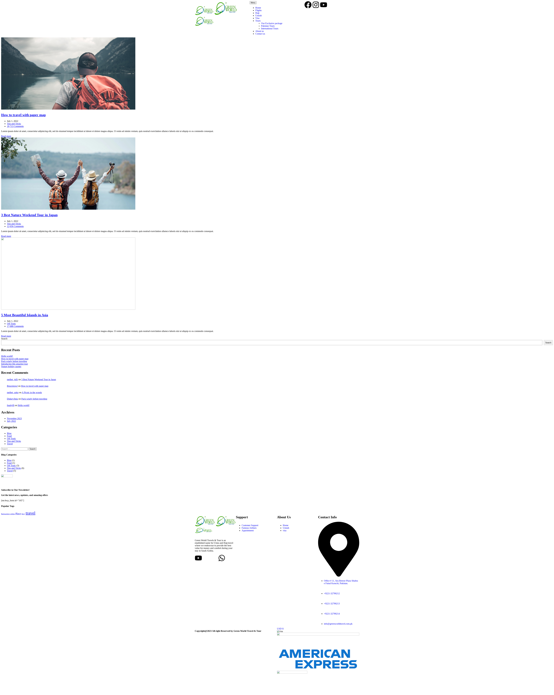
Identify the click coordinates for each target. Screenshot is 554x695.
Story (23, 514)
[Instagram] (315, 4)
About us (259, 31)
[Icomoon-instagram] (214, 558)
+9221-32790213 (332, 603)
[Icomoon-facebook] (206, 558)
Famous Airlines (249, 528)
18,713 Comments (15, 126)
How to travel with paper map (14, 358)
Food (9, 436)
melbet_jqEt (12, 379)
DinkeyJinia (12, 399)
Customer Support (250, 525)
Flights (258, 10)
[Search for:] (14, 449)
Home (258, 7)
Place (18, 513)
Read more (6, 136)
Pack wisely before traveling (14, 361)
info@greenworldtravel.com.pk (338, 624)
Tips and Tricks (14, 123)
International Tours (269, 28)
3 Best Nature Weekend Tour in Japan (38, 379)
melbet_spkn (12, 392)
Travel (10, 443)
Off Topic (11, 323)
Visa (257, 18)
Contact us (260, 33)
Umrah (258, 15)
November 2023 (14, 418)
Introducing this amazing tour (14, 364)
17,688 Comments (15, 326)
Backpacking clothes (8, 514)
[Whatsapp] (221, 558)
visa (284, 530)
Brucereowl (12, 386)
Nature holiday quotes (11, 366)
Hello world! (7, 356)
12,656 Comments (15, 226)
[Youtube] (323, 4)
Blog (9, 433)
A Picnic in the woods (32, 392)
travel (30, 513)
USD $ (280, 628)
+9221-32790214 (332, 613)
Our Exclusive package (271, 23)
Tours (258, 20)
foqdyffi (10, 405)
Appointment (248, 530)
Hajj (257, 13)
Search (4, 338)
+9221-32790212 (332, 593)
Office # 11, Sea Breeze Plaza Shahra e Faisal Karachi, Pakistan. (341, 582)
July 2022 (11, 421)
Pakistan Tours (268, 26)
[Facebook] (308, 4)
